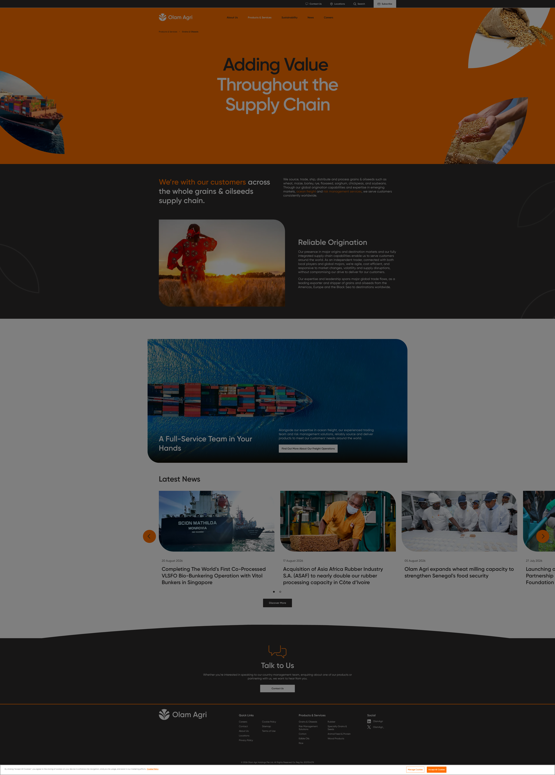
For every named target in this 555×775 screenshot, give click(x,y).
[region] (277, 770)
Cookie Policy (153, 769)
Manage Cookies (415, 769)
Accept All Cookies (436, 769)
